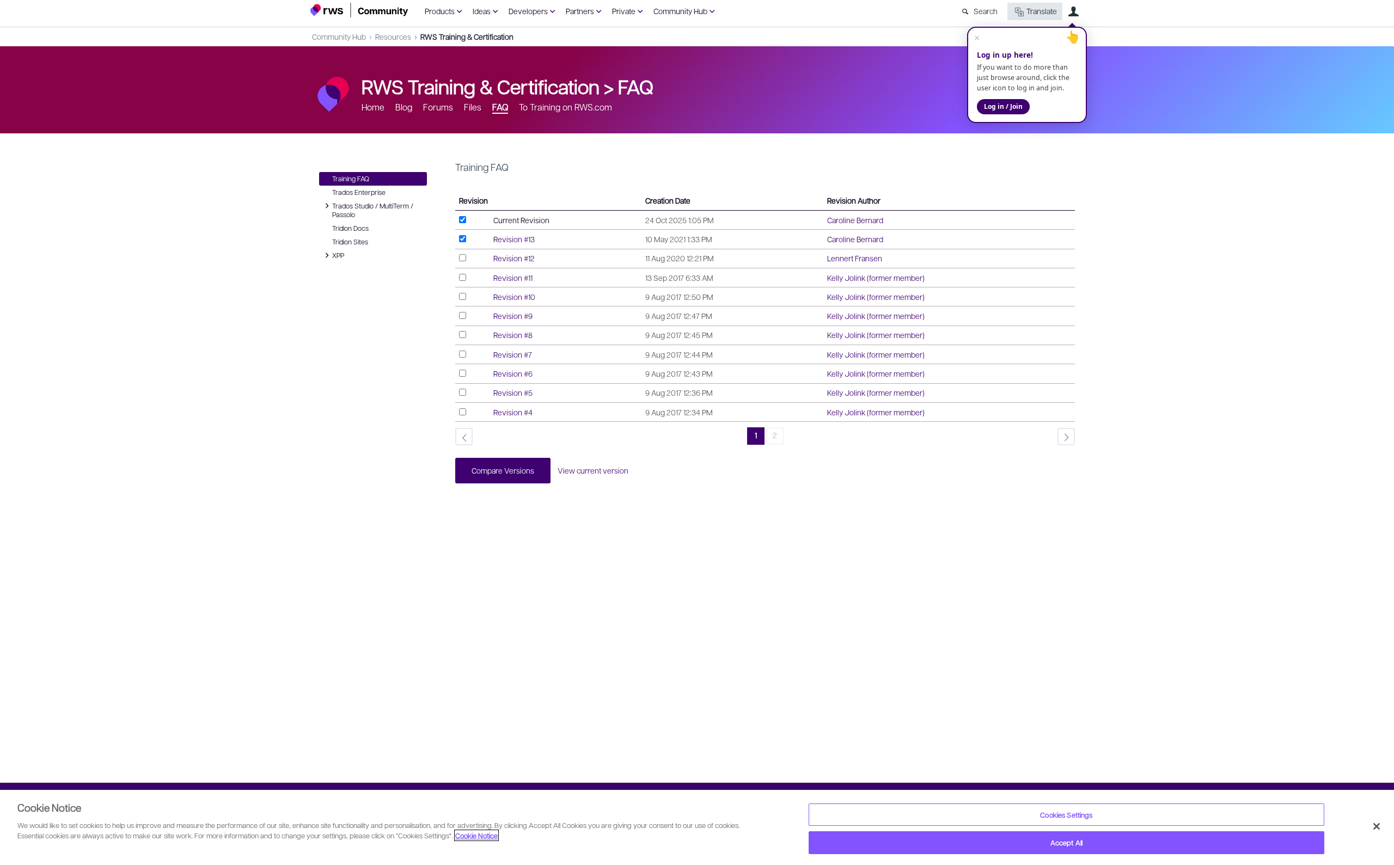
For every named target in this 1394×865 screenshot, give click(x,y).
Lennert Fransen (854, 258)
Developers (528, 11)
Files (472, 107)
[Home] (359, 10)
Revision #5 (513, 392)
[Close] (1377, 826)
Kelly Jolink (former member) (876, 278)
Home (373, 107)
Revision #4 (513, 412)
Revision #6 (513, 373)
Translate (1041, 11)
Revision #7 (512, 354)
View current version (593, 470)
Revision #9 (513, 316)
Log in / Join (1003, 106)
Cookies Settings (1066, 814)
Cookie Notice (476, 835)
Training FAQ (350, 178)
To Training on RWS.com (565, 107)
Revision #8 (513, 335)
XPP (339, 255)
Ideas (482, 11)
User (1073, 11)
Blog (403, 107)
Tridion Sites (350, 241)
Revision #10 (514, 297)
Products (440, 11)
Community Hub (680, 11)
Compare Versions (503, 470)
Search (986, 11)
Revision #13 (514, 239)
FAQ (635, 86)
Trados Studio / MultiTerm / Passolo (372, 209)
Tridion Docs (350, 228)
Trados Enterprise (359, 192)
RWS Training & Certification (466, 36)
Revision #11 (513, 278)
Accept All (1066, 842)
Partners (580, 11)
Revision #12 (514, 258)
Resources (393, 36)
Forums (438, 107)
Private (623, 11)
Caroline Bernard (855, 220)
